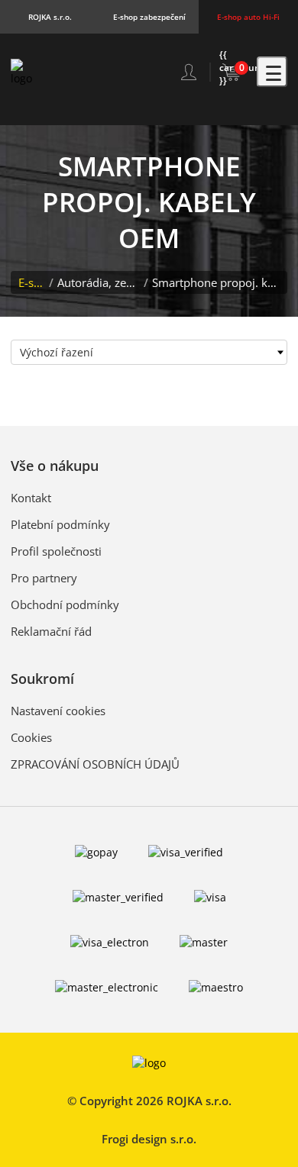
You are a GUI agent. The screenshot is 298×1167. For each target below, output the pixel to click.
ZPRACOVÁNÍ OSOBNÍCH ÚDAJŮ (95, 764)
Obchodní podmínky (65, 604)
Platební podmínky (60, 524)
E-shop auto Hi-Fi (248, 16)
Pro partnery (44, 577)
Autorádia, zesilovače (98, 282)
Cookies (31, 737)
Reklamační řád (51, 631)
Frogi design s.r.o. (149, 1138)
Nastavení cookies (58, 710)
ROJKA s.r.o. (50, 16)
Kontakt (31, 497)
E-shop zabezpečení (149, 16)
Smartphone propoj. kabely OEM (216, 282)
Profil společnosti (56, 551)
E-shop (31, 282)
